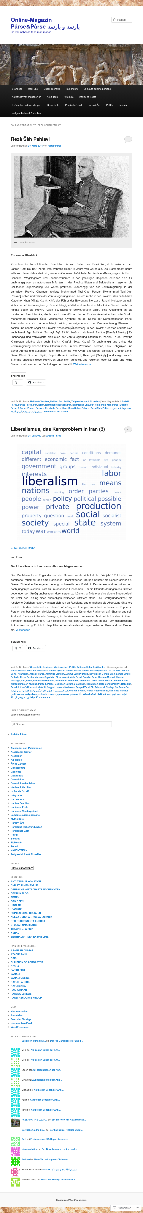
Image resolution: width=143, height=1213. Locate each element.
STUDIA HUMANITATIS (24, 925)
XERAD (15, 932)
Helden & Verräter (39, 401)
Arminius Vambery (55, 673)
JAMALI (15, 974)
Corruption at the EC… (33, 1130)
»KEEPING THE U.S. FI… (34, 1119)
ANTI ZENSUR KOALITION (26, 881)
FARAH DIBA (18, 970)
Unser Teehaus (52, 88)
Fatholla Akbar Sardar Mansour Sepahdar (33, 677)
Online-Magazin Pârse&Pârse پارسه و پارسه (45, 22)
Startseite (17, 88)
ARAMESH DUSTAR (22, 950)
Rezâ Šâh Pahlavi (30, 138)
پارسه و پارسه (29, 411)
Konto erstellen (19, 1011)
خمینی (52, 694)
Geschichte (53, 105)
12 (128, 429)
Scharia (123, 105)
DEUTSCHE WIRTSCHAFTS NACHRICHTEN (35, 889)
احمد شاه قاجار (104, 694)
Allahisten (23, 673)
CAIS (14, 958)
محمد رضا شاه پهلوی (121, 408)
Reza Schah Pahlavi (78, 408)
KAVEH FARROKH (21, 982)
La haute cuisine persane (97, 88)
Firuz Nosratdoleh (65, 677)
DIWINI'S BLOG (19, 893)
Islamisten (100, 404)
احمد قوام (116, 694)
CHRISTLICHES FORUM (24, 885)
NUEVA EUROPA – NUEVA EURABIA (31, 917)
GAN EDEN (17, 901)
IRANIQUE (17, 909)
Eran (112, 673)
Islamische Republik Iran (58, 404)
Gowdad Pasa (90, 677)
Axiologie (69, 96)
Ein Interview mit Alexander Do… (69, 1119)
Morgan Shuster (19, 683)
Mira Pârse (112, 404)
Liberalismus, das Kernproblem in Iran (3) (58, 428)
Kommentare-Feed (21, 1023)
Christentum (18, 767)
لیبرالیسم (63, 690)
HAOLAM (16, 905)
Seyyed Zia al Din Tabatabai (90, 687)
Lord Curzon (97, 680)
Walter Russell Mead (97, 690)
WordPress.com (20, 1027)
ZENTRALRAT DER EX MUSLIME (30, 936)
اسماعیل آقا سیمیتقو (80, 694)
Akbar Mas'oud (117, 670)
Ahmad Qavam (57, 670)
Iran (35, 404)
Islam (41, 404)
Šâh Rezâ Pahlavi (118, 690)
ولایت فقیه (30, 690)
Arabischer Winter (21, 752)
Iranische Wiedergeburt (55, 667)
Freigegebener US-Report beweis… (49, 1139)
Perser (31, 408)
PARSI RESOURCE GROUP (26, 997)
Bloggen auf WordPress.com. (71, 1200)
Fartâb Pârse (54, 145)
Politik (109, 105)
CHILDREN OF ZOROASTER (27, 962)
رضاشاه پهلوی (32, 694)
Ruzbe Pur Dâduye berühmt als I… (59, 1179)
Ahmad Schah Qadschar (95, 670)
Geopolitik (17, 775)
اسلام (13, 411)
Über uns (33, 88)
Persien (40, 408)
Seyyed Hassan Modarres (61, 687)
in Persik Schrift (20, 791)
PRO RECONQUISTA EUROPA (28, 921)
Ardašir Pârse (53, 435)
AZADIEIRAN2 (19, 954)
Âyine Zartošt (18, 763)
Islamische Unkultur (83, 404)
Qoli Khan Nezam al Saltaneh (70, 683)
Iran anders (72, 88)
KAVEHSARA (18, 986)
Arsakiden (52, 96)
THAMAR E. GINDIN (22, 928)
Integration (17, 795)
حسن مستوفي (62, 694)
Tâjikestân (16, 842)
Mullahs (124, 404)
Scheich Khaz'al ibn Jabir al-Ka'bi (28, 687)
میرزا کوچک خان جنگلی (47, 690)
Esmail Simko (123, 673)
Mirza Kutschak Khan (116, 680)
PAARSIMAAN (19, 989)
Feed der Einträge (21, 1019)
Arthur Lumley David (77, 673)
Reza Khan (61, 408)
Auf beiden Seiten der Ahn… (46, 1050)
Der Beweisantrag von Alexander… (60, 1149)
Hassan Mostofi (106, 677)
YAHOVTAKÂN (19, 850)
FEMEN (15, 897)
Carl (24, 1139)
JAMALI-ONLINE (20, 978)
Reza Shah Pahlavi (100, 408)
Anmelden (17, 1015)
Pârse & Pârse (18, 408)
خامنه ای (43, 694)
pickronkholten (29, 1149)
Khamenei (73, 680)
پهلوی (39, 411)
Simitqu (110, 687)
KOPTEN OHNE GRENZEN (26, 913)
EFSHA (15, 966)
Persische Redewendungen (26, 105)
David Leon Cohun (99, 673)
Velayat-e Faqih (77, 690)
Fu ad (79, 677)
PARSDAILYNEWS (21, 993)
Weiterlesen (82, 364)
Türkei (14, 846)
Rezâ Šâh (126, 683)
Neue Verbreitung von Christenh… (52, 1159)
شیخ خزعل (20, 697)
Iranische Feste (87, 96)
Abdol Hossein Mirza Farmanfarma (29, 670)
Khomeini (85, 680)
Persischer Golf (73, 105)
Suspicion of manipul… (34, 1040)
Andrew (26, 1159)
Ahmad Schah (73, 670)
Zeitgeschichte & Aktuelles (26, 113)
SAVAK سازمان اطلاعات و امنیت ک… (61, 1169)
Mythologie (17, 818)
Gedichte (16, 771)
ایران (19, 411)
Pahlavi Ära (94, 105)
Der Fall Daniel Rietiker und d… (66, 1040)
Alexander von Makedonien (26, 96)
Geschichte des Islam (23, 783)
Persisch (50, 408)
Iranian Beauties (20, 803)
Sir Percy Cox (122, 687)
